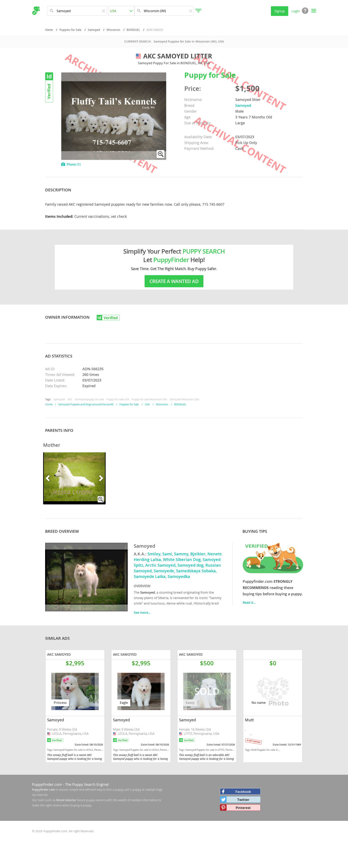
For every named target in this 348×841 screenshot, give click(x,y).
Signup (279, 11)
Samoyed (94, 30)
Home (49, 30)
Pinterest (243, 807)
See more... (142, 612)
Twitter (243, 799)
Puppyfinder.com (43, 789)
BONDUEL (133, 30)
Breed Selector (66, 800)
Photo (74, 164)
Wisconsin (113, 30)
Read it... (249, 602)
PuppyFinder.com (47, 784)
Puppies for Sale (70, 30)
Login (295, 11)
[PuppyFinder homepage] (36, 10)
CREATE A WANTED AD (174, 281)
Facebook (243, 791)
